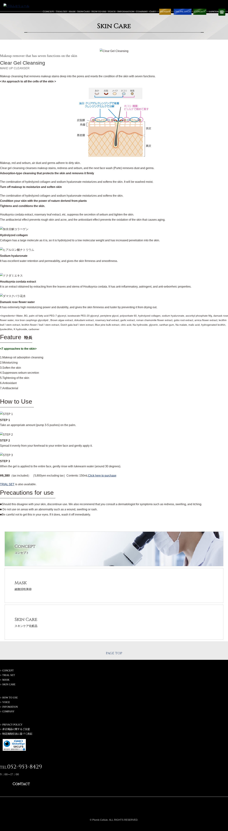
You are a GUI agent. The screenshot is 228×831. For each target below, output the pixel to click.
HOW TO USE (10, 697)
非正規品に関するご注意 (16, 729)
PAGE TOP (114, 653)
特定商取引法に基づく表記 (17, 733)
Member (165, 11)
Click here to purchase (102, 475)
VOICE (6, 702)
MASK (5, 679)
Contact (199, 11)
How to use (99, 11)
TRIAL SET (7, 484)
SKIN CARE (8, 684)
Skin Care (83, 11)
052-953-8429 (24, 767)
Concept (48, 11)
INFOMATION (10, 706)
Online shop (183, 11)
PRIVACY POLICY (12, 724)
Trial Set (61, 11)
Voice (112, 11)
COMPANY (8, 711)
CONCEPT (8, 670)
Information (125, 11)
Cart (152, 11)
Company (142, 11)
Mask (72, 11)
